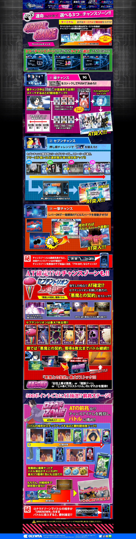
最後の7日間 (68, 527)
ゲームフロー (60, 527)
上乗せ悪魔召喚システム (79, 527)
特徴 (54, 527)
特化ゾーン (89, 527)
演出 (73, 529)
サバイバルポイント (54, 529)
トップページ (48, 527)
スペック (77, 529)
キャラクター (84, 529)
